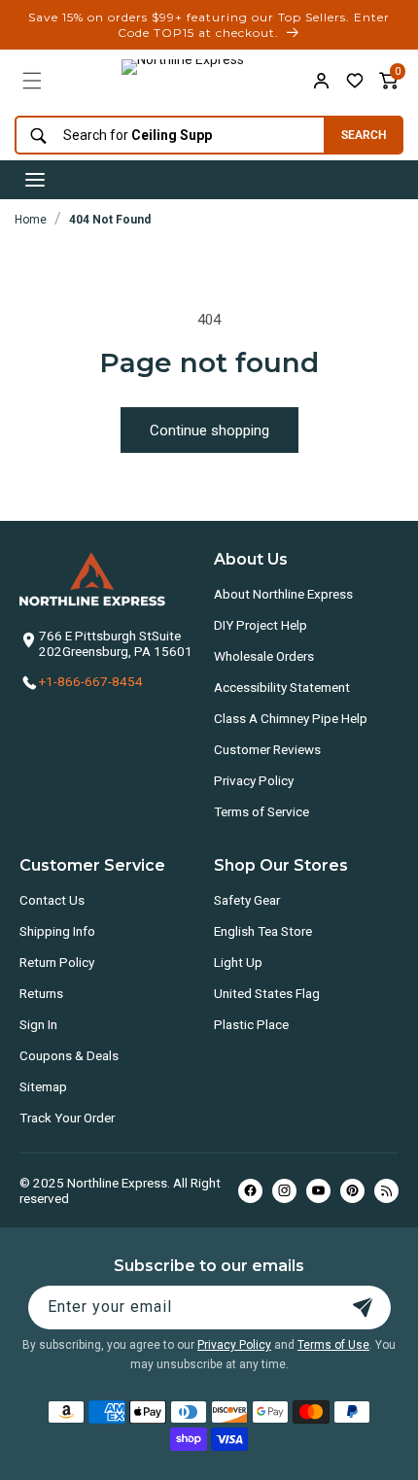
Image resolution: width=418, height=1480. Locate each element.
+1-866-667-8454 (91, 681)
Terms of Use (333, 1345)
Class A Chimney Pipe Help (290, 718)
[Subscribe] (362, 1307)
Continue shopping (209, 430)
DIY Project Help (260, 625)
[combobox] (164, 136)
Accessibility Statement (282, 687)
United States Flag (267, 993)
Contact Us (52, 900)
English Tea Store (263, 931)
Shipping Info (57, 931)
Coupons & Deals (69, 1055)
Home (31, 219)
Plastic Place (251, 1024)
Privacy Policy (254, 780)
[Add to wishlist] (355, 80)
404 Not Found (110, 219)
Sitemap (43, 1086)
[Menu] (32, 80)
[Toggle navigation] (35, 179)
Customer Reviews (267, 749)
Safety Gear (247, 900)
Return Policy (56, 962)
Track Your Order (67, 1117)
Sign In (38, 1024)
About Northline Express (283, 594)
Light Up (238, 962)
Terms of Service (261, 811)
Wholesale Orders (264, 656)
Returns (41, 993)
